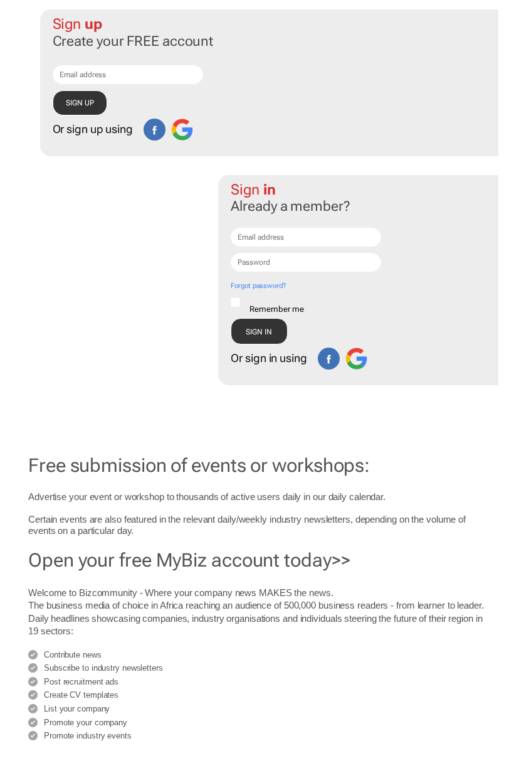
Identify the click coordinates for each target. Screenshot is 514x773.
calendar (366, 496)
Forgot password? (258, 286)
